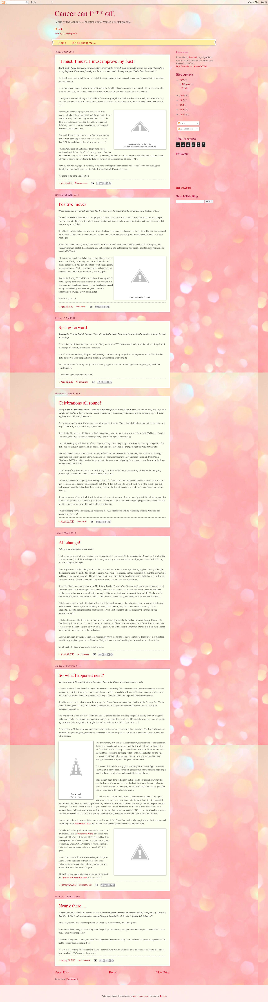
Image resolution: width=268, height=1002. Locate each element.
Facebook (193, 57)
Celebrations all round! (80, 403)
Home (62, 43)
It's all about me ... (84, 43)
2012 (182, 114)
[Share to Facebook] (106, 183)
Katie (60, 29)
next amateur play (82, 823)
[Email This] (98, 183)
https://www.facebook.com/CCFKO (191, 66)
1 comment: (81, 306)
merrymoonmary (140, 995)
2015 (182, 100)
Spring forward (73, 327)
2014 (182, 104)
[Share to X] (103, 183)
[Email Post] (92, 182)
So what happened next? (81, 675)
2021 (182, 95)
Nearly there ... (72, 905)
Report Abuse (183, 188)
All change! (69, 542)
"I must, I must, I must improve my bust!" (97, 61)
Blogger (162, 995)
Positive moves (72, 204)
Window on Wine (85, 833)
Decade (184, 88)
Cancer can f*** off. (85, 13)
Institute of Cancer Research (74, 877)
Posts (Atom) (72, 978)
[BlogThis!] (101, 183)
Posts (182, 123)
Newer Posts (62, 972)
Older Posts (163, 972)
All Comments (186, 128)
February (186, 84)
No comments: (81, 182)
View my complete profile (66, 33)
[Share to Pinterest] (109, 183)
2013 (182, 109)
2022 (182, 80)
